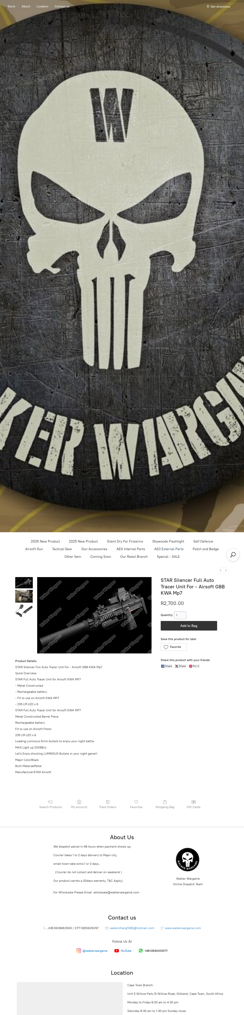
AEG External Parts (169, 549)
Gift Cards (194, 807)
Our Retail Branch (134, 557)
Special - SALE (168, 557)
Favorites (136, 807)
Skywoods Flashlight (168, 541)
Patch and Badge (206, 549)
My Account (79, 807)
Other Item (72, 557)
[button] (174, 647)
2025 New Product (83, 541)
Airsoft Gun (34, 549)
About (26, 6)
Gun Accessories (94, 549)
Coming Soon (100, 557)
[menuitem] (220, 570)
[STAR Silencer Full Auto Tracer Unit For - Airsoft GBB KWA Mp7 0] (24, 582)
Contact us (62, 6)
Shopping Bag (165, 807)
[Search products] (233, 554)
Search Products (50, 807)
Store (11, 6)
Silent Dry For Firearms (125, 541)
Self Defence (203, 541)
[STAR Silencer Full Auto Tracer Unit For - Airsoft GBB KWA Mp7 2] (24, 610)
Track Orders (107, 807)
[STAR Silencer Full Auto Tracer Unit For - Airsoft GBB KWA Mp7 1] (24, 596)
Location (42, 6)
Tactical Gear (62, 549)
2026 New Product (45, 541)
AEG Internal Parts (130, 549)
